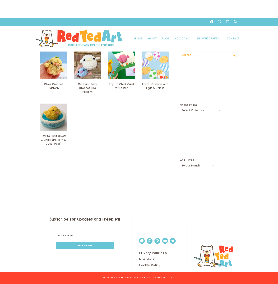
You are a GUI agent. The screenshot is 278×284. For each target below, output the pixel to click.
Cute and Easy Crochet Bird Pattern (87, 88)
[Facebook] (211, 22)
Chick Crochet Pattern (53, 86)
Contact (233, 38)
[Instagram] (227, 22)
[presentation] (53, 65)
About (152, 38)
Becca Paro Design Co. (162, 277)
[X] (219, 22)
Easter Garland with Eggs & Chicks (155, 86)
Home (138, 38)
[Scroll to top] (270, 271)
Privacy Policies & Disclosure (153, 255)
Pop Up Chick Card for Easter (121, 86)
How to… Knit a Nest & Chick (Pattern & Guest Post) (53, 140)
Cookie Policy (149, 265)
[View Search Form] (235, 21)
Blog (165, 38)
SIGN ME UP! (85, 245)
